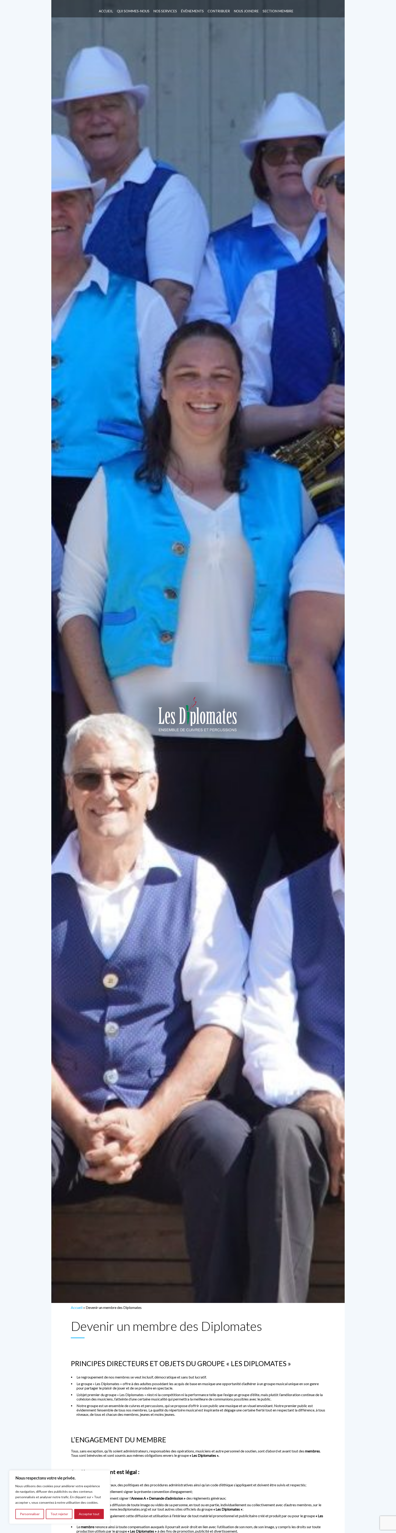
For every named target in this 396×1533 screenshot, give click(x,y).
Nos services (165, 11)
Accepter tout (89, 1514)
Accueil (106, 11)
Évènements (192, 11)
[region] (59, 1497)
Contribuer (219, 11)
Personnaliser (30, 1514)
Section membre (278, 11)
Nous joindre (246, 11)
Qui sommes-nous (133, 11)
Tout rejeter (59, 1514)
